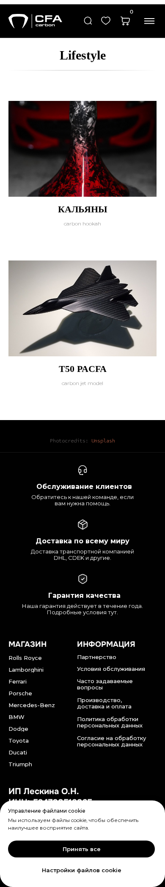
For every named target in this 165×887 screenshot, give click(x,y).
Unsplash (103, 440)
